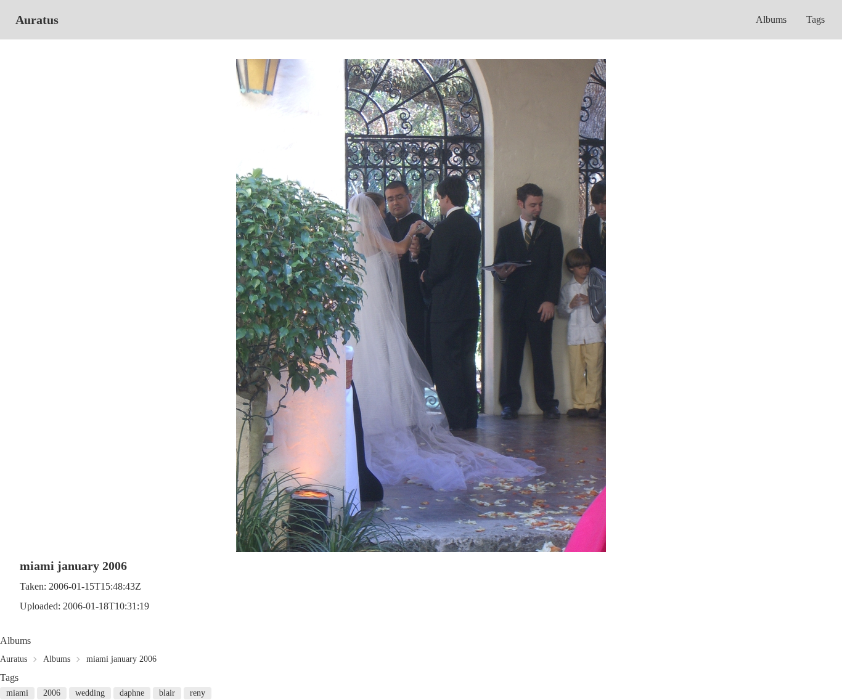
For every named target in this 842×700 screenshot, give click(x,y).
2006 (51, 693)
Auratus (37, 19)
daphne (132, 693)
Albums (771, 19)
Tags (815, 19)
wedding (90, 693)
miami (17, 693)
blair (167, 693)
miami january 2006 (121, 659)
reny (197, 693)
